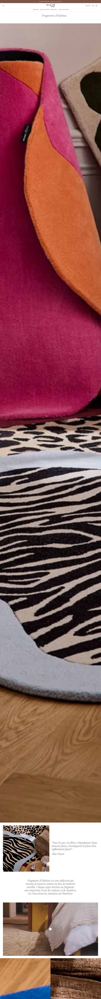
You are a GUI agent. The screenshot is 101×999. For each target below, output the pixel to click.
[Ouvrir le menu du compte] (93, 5)
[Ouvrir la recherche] (3, 5)
